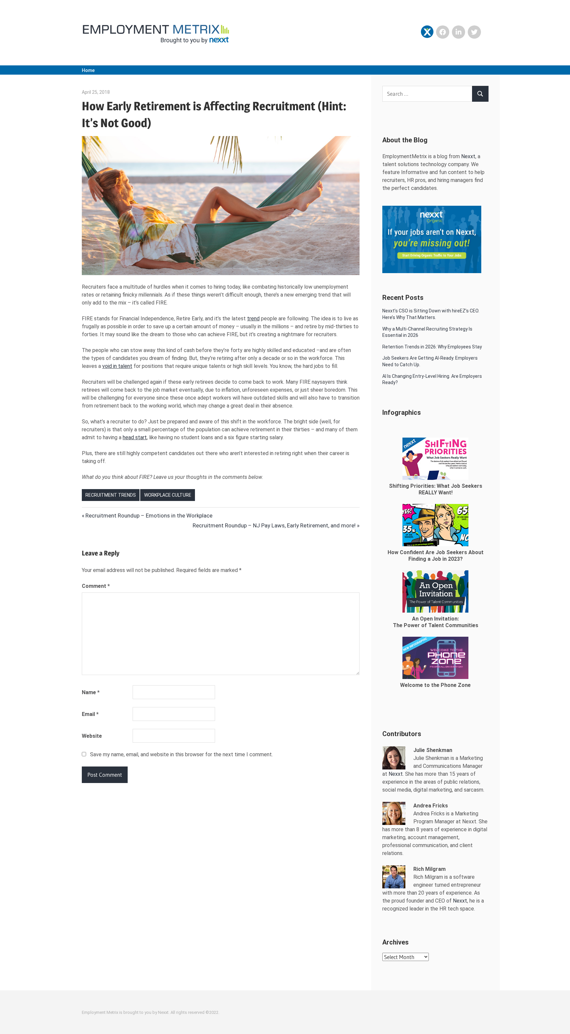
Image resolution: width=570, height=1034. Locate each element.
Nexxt (468, 156)
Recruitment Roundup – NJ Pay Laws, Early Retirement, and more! (274, 525)
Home (88, 70)
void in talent (117, 366)
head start (135, 437)
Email (90, 714)
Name (91, 692)
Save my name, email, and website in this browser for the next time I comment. (181, 754)
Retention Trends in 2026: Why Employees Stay (432, 346)
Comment (96, 586)
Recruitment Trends (110, 495)
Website (92, 736)
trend (253, 318)
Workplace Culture (167, 495)
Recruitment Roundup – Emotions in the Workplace (148, 515)
